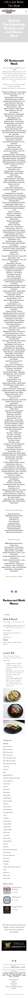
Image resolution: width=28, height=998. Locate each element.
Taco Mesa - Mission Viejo (14, 438)
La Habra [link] (6, 818)
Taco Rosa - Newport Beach (14, 445)
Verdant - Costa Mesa (14, 480)
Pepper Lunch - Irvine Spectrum (14, 364)
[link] (8, 11)
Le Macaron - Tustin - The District (14, 565)
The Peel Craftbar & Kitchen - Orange (14, 462)
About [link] (14, 981)
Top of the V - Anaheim (14, 475)
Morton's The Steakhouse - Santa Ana (14, 316)
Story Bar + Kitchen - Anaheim (14, 425)
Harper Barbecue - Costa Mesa (14, 234)
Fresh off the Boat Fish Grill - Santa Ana (14, 206)
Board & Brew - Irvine (14, 117)
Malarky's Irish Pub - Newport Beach (14, 296)
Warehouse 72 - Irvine (14, 486)
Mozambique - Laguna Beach (14, 318)
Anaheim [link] (5, 769)
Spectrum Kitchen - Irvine (14, 418)
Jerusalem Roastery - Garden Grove (14, 563)
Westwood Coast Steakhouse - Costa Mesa (14, 490)
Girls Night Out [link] (7, 809)
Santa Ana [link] (6, 858)
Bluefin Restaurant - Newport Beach (14, 114)
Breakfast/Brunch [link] (8, 775)
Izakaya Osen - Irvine (14, 257)
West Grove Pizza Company (14, 532)
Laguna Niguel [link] (7, 829)
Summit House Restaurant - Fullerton (14, 427)
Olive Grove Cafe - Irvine (14, 342)
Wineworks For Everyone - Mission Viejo (14, 493)
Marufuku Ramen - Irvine (14, 298)
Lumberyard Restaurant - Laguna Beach (14, 291)
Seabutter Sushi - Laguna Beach (14, 410)
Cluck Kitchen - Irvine (14, 169)
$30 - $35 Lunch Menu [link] (9, 761)
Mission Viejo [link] (7, 838)
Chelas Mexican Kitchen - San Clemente (14, 160)
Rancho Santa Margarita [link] (10, 849)
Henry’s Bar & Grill (14, 521)
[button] (26, 11)
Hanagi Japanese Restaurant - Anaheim (14, 230)
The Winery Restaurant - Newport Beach (14, 467)
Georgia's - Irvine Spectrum (14, 213)
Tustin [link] (4, 869)
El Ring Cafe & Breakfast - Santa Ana (14, 182)
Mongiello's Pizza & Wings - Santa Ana (14, 313)
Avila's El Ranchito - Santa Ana (14, 103)
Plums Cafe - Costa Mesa (14, 370)
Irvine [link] (4, 815)
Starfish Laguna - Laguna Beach (14, 420)
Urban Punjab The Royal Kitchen (14, 530)
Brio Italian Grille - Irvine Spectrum (14, 123)
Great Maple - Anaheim (14, 215)
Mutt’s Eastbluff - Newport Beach (14, 322)
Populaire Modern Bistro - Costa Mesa (14, 372)
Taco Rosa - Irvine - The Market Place (14, 444)
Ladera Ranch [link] (7, 821)
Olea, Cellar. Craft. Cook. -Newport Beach (14, 340)
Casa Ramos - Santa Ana (14, 145)
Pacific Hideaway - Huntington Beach (14, 351)
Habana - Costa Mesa (14, 224)
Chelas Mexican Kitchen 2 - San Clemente (14, 162)
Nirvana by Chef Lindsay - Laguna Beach (14, 327)
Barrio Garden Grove (14, 514)
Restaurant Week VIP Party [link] (13, 986)
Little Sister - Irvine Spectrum (14, 272)
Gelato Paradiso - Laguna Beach (14, 550)
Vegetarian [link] (6, 872)
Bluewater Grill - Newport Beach (14, 116)
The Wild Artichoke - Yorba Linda (14, 466)
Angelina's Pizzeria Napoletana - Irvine (14, 101)
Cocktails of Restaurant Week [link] (11, 778)
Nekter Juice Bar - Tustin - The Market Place (14, 567)
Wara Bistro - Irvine (14, 488)
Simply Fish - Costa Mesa (14, 414)
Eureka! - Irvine (14, 186)
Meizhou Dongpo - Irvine (14, 304)
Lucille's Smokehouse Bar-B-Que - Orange (14, 285)
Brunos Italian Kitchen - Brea (14, 129)
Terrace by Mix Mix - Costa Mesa (14, 449)
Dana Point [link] (6, 789)
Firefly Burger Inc (14, 519)
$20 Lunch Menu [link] (8, 749)
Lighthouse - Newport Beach (14, 270)
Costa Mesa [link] (6, 783)
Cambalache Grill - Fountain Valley (14, 136)
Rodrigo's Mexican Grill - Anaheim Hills (14, 388)
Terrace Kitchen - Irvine (14, 451)
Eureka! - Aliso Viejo (14, 184)
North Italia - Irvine (14, 329)
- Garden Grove (20, 331)
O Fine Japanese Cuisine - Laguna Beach (14, 335)
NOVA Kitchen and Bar (9, 331)
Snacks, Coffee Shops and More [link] (12, 867)
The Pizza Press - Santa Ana (14, 464)
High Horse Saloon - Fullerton (14, 241)
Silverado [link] (5, 864)
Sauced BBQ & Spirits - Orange (14, 405)
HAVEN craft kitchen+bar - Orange (14, 235)
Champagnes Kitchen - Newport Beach (14, 154)
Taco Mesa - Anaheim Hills (14, 432)
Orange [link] (5, 844)
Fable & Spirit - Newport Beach (14, 187)
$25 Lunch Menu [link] (8, 755)
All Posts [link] (5, 743)
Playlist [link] (14, 988)
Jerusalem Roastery (14, 523)
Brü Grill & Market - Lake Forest (14, 127)
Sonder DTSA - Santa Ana (14, 416)
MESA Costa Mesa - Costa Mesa (14, 305)
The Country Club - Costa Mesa (14, 456)
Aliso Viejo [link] (6, 766)
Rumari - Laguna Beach (14, 396)
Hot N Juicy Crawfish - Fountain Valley (14, 248)
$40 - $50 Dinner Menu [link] (9, 763)
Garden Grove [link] (7, 806)
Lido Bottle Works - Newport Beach (14, 269)
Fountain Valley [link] (7, 801)
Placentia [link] (5, 847)
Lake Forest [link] (6, 832)
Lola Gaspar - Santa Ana (14, 274)
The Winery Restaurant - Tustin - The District (14, 469)
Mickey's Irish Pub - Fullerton (14, 311)
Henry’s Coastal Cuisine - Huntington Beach (14, 237)
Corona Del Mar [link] (7, 781)
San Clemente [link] (7, 852)
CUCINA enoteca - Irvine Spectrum (14, 171)
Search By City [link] (14, 979)
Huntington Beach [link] (8, 812)
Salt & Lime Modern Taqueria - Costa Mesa (14, 399)
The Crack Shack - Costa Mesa (14, 458)
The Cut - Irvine (14, 460)
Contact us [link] (14, 983)
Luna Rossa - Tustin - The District (14, 292)
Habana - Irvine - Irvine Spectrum (14, 226)
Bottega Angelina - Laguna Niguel (14, 121)
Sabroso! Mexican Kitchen (14, 526)
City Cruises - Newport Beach (14, 167)
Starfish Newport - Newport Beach (14, 421)
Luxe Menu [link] (6, 835)
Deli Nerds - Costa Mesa (14, 176)
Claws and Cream (14, 517)
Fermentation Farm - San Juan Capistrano (14, 195)
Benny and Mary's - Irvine (14, 106)
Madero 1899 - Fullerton (14, 294)
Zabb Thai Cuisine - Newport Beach (14, 499)
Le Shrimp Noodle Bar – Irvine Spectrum (14, 267)
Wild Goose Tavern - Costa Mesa (14, 491)
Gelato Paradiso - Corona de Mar (14, 549)
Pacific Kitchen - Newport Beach (14, 353)
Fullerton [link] (5, 804)
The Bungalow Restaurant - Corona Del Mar (14, 455)
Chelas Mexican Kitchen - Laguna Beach (14, 158)
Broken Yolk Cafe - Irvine (14, 125)
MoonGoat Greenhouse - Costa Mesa (14, 315)
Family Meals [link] (7, 795)
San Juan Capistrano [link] (9, 855)
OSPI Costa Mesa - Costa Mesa (14, 346)
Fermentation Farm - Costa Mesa (14, 193)
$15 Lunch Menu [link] (7, 746)
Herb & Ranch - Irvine (14, 239)
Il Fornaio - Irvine (14, 254)
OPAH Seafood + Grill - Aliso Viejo (14, 344)
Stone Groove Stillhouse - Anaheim (14, 423)
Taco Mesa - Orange (14, 440)
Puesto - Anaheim (14, 377)
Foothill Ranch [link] (7, 798)
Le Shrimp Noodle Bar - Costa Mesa (14, 265)
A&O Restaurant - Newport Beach (14, 97)
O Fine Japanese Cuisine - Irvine (14, 333)
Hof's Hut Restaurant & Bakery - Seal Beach (14, 246)
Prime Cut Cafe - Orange (14, 375)
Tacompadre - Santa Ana (14, 447)
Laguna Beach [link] (7, 824)
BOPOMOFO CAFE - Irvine (14, 119)
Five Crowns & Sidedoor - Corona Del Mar (14, 197)
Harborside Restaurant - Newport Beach (14, 232)
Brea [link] (4, 772)
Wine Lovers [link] (6, 875)
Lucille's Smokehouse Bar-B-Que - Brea (14, 280)
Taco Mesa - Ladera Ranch (14, 436)
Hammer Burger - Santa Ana (14, 228)
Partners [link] (14, 985)
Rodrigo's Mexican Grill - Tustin (14, 394)
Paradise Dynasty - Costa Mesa (14, 355)
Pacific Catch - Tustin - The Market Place (14, 350)
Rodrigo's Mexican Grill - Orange (14, 392)
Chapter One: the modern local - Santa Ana (14, 156)
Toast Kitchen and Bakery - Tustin (14, 473)
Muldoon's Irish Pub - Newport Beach (14, 320)
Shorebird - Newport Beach (14, 412)
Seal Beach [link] (6, 861)
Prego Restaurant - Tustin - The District (14, 374)
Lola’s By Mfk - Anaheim (14, 276)
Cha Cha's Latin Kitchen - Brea (14, 149)
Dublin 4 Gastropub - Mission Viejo (14, 180)
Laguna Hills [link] (6, 826)
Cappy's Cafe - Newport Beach (14, 138)
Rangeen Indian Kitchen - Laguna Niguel (14, 383)
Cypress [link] (5, 786)
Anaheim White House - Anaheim (14, 99)
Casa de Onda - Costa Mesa (14, 140)
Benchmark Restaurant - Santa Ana (14, 105)
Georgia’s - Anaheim (14, 211)
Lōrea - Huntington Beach (14, 278)
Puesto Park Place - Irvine (14, 381)
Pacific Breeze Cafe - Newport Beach (14, 348)
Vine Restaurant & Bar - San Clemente (14, 484)
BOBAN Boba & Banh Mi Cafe (14, 515)
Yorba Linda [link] (6, 878)
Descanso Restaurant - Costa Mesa (14, 178)
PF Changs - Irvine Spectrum (14, 368)
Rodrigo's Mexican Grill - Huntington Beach (14, 390)
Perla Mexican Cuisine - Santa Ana (14, 366)
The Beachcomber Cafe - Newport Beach (14, 453)
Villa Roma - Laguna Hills (14, 482)
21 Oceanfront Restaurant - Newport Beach (14, 92)
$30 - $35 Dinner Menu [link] (9, 758)
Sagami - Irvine (14, 397)
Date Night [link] (6, 792)
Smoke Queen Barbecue (14, 528)
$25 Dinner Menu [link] (8, 752)
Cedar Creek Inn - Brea (14, 147)
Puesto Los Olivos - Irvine (14, 379)
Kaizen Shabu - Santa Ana (14, 263)
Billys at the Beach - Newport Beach (14, 108)
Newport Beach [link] (7, 841)
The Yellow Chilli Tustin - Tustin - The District (14, 471)
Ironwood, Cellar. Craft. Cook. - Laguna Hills (14, 256)
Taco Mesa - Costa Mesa (14, 434)
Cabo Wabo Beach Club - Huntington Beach (14, 130)
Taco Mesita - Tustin (14, 442)
